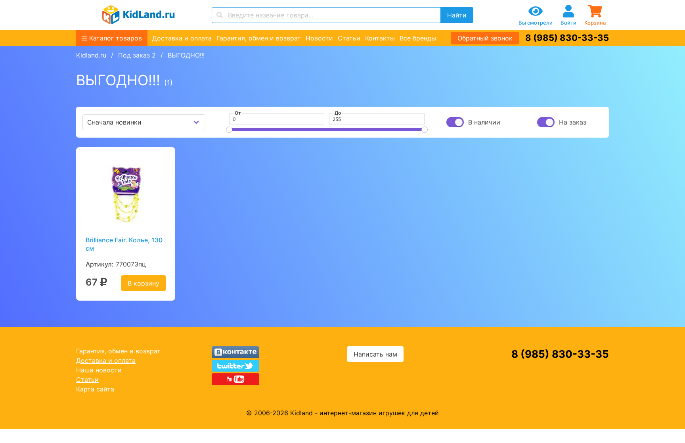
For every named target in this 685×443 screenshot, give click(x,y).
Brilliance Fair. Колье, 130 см (124, 244)
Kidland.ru (91, 55)
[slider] (229, 130)
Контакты (380, 38)
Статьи (349, 38)
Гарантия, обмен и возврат (258, 38)
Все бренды (418, 38)
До (338, 113)
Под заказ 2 (137, 55)
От (238, 113)
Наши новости (99, 370)
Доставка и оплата (182, 38)
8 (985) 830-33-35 (567, 38)
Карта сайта (95, 389)
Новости (319, 38)
